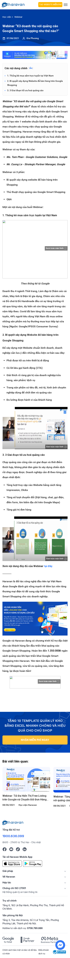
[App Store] (12, 863)
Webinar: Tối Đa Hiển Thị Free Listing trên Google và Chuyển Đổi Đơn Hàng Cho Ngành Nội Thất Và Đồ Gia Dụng (24, 797)
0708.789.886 (35, 928)
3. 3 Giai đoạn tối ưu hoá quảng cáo (25, 90)
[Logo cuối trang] (12, 822)
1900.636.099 (13, 836)
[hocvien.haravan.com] (19, 4)
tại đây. (48, 566)
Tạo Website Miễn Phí (50, 4)
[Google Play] (32, 863)
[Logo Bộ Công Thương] (59, 951)
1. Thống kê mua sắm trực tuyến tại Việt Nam (30, 75)
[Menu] (65, 4)
